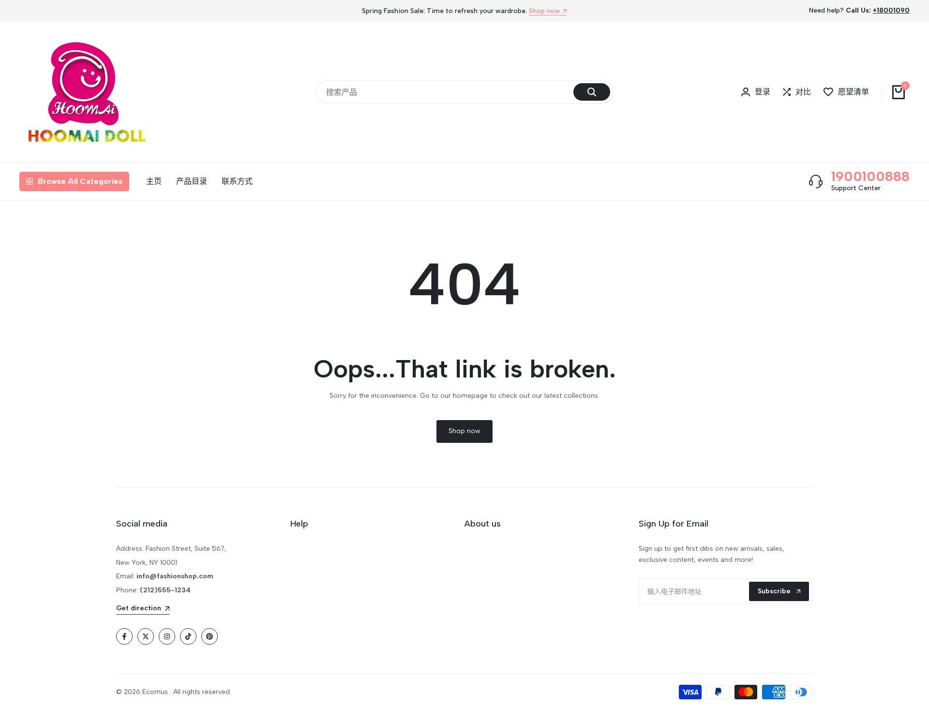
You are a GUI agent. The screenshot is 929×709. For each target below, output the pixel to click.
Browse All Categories (80, 181)
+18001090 (891, 10)
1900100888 (870, 176)
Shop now (544, 11)
